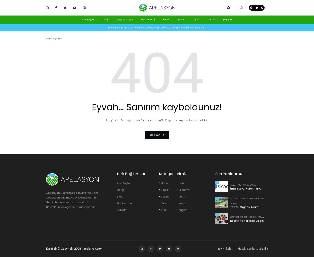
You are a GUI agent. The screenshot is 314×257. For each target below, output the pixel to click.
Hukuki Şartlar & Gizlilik (253, 249)
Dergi (105, 19)
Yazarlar (122, 210)
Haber (166, 19)
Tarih (164, 210)
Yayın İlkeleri (225, 249)
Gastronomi (148, 19)
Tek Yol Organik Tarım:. (244, 207)
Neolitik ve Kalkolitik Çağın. (247, 221)
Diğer (226, 19)
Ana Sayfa (88, 19)
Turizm (211, 19)
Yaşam (183, 210)
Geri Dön (155, 135)
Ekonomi (184, 190)
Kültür (182, 203)
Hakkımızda (124, 203)
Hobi (181, 183)
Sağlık (181, 19)
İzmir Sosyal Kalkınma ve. (246, 189)
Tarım (195, 19)
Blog (119, 197)
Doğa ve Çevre (124, 19)
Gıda (164, 203)
